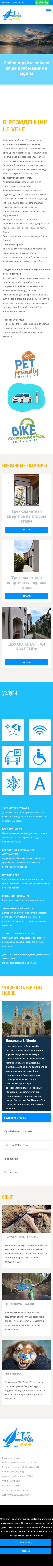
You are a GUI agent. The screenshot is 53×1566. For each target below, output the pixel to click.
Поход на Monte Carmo (21, 1236)
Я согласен (25, 1551)
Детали (26, 530)
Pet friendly (13, 1373)
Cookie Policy (25, 1542)
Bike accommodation (19, 1304)
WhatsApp (43, 2)
